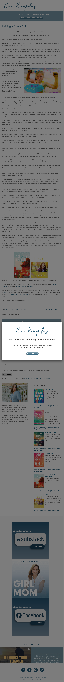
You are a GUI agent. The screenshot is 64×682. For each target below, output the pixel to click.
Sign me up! (32, 353)
